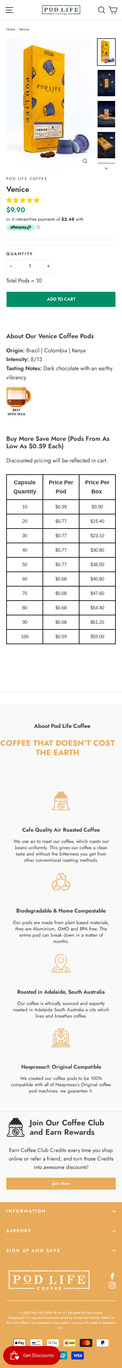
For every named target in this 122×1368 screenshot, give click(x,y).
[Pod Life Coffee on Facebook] (112, 1275)
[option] (50, 104)
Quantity (19, 253)
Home (10, 29)
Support (18, 1231)
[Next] (106, 166)
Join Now (61, 1183)
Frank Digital (94, 1312)
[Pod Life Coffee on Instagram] (112, 1284)
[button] (23, 200)
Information (26, 1211)
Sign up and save (33, 1250)
